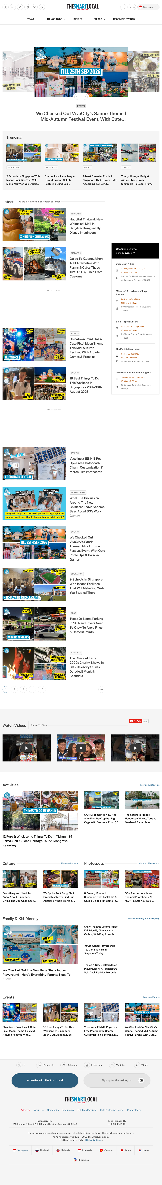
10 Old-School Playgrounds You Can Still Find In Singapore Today (99, 949)
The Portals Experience (128, 349)
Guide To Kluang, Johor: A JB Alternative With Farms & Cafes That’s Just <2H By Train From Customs (86, 267)
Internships (68, 1110)
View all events (124, 253)
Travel (126, 167)
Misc (73, 613)
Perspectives (78, 492)
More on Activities (149, 785)
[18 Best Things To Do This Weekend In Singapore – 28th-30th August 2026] (34, 383)
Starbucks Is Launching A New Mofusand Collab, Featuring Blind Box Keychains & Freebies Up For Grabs (62, 184)
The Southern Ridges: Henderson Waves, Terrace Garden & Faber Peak (140, 818)
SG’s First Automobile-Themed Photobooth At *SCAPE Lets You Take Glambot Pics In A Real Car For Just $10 (141, 901)
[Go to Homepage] (83, 7)
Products (51, 167)
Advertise (25, 1110)
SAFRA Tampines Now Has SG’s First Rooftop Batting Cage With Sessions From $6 (101, 818)
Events (75, 333)
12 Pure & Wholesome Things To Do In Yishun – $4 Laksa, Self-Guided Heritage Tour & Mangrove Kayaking (37, 841)
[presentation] (139, 721)
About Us (39, 1110)
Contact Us (53, 1110)
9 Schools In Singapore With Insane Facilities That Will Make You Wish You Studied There (87, 586)
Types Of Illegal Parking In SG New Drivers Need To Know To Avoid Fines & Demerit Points (86, 625)
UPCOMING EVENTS (124, 19)
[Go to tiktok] (42, 7)
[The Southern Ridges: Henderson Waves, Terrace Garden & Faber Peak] (142, 800)
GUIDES (98, 19)
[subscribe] (141, 1080)
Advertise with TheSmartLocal (45, 1080)
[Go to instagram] (27, 7)
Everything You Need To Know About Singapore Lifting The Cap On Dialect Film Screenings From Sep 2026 (18, 901)
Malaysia (76, 253)
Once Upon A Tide (125, 264)
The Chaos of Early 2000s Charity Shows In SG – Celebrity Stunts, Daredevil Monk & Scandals (87, 667)
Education (13, 167)
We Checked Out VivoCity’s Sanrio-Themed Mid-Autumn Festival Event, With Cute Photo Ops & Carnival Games (87, 548)
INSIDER (78, 19)
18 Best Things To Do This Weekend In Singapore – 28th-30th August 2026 (86, 385)
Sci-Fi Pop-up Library (127, 321)
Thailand (76, 214)
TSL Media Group (93, 1140)
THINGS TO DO (54, 19)
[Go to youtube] (35, 7)
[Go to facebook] (13, 7)
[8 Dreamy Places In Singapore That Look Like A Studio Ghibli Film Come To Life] (101, 879)
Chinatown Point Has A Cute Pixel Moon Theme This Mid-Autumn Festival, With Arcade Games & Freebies (86, 348)
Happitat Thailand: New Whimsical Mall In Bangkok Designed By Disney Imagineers (86, 226)
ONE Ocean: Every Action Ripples (133, 372)
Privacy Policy (134, 1110)
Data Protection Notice (111, 1110)
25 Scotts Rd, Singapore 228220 (135, 361)
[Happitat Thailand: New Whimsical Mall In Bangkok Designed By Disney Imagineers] (34, 224)
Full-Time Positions (87, 1110)
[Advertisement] (54, 305)
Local (87, 167)
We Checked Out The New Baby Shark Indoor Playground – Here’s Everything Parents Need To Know (36, 974)
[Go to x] (6, 7)
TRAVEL (31, 19)
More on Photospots (149, 863)
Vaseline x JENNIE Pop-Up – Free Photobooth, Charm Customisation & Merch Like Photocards (86, 465)
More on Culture (69, 863)
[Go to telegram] (20, 7)
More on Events (151, 997)
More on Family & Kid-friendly (143, 918)
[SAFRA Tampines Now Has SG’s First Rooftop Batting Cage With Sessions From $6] (101, 800)
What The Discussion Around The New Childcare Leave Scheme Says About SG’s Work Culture (87, 507)
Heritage (76, 653)
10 (41, 689)
